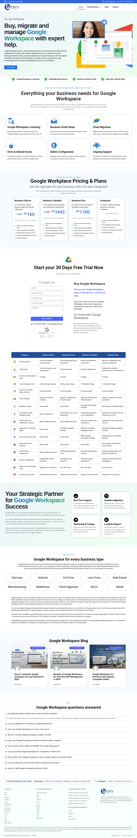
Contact (115, 7)
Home (81, 7)
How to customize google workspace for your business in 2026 (29, 676)
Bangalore (126, 781)
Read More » (18, 684)
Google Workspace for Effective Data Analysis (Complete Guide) (103, 676)
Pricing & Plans (92, 7)
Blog (106, 7)
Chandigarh (69, 781)
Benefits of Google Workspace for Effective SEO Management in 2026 (68, 676)
